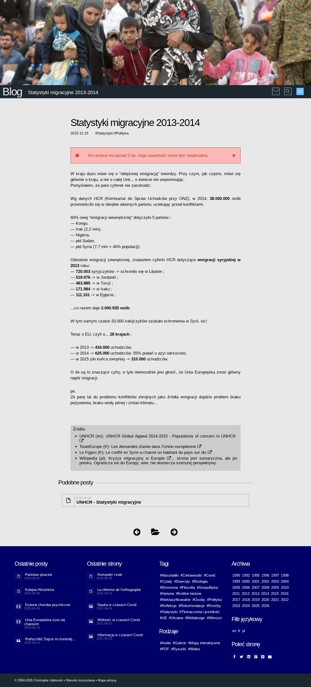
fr (239, 631)
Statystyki (105, 133)
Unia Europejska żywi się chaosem (44, 622)
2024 (246, 606)
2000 (246, 581)
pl (243, 631)
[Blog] (155, 533)
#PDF (164, 649)
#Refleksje (168, 606)
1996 (265, 575)
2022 (285, 600)
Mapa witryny (107, 680)
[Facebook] (235, 656)
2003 (275, 581)
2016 (284, 593)
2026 (265, 606)
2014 (265, 593)
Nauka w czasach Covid (116, 605)
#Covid (209, 575)
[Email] (270, 656)
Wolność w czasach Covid (118, 620)
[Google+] (256, 656)
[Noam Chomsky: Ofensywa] (137, 533)
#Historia (167, 593)
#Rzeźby (214, 606)
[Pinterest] (263, 656)
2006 (246, 587)
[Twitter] (242, 656)
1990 (236, 575)
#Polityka (214, 600)
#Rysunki (178, 649)
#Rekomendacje (192, 606)
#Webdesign (195, 618)
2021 (275, 600)
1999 (236, 581)
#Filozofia (187, 587)
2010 (285, 587)
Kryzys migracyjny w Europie (138, 458)
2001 (255, 581)
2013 (255, 593)
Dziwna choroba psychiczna (47, 605)
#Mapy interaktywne (204, 643)
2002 (265, 581)
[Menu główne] (300, 91)
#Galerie (179, 643)
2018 (246, 600)
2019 (255, 600)
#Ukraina (176, 618)
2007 (255, 587)
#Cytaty (166, 581)
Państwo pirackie (38, 574)
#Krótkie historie (188, 593)
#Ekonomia (169, 587)
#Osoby (198, 600)
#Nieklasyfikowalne (175, 600)
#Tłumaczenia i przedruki (199, 612)
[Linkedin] (249, 656)
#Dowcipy (182, 581)
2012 (246, 593)
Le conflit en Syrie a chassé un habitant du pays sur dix (157, 452)
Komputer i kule (109, 574)
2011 (236, 593)
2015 (275, 593)
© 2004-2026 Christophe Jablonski (39, 680)
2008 (265, 587)
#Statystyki (169, 612)
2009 (275, 587)
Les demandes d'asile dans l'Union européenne (154, 446)
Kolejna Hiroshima (39, 590)
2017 (236, 600)
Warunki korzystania (80, 680)
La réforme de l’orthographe (119, 590)
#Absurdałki (169, 575)
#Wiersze (214, 618)
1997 (275, 575)
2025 (255, 606)
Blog (12, 91)
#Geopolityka (207, 587)
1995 (255, 575)
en (234, 631)
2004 (285, 581)
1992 (246, 575)
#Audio (165, 643)
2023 (236, 606)
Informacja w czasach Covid (120, 635)
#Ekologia (199, 581)
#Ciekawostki (191, 575)
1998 (285, 575)
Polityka (122, 133)
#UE (163, 618)
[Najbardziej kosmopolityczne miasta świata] (174, 533)
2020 (265, 600)
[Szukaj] (288, 88)
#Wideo (194, 649)
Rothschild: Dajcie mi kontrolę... (50, 639)
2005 (236, 587)
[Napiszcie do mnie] (275, 88)
